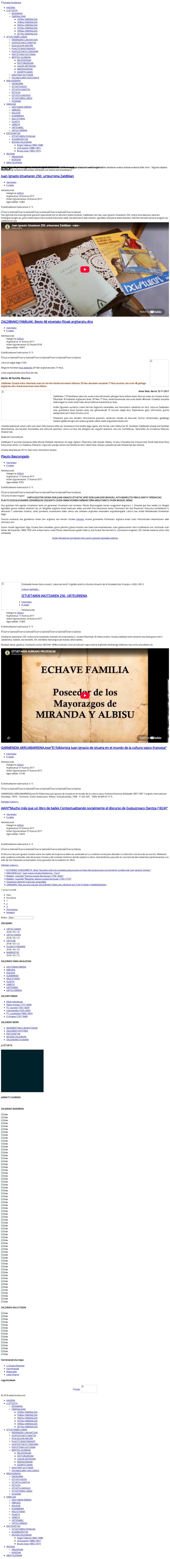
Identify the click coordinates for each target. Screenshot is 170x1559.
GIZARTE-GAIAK (25, 71)
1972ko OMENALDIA (27, 28)
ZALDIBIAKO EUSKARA (17, 1039)
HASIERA (10, 7)
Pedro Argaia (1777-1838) (19, 1004)
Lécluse (80, 519)
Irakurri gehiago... (30, 589)
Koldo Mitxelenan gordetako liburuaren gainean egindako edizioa (85, 538)
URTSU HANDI (13, 929)
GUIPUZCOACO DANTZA (24, 42)
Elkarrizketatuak (14, 1001)
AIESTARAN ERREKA (21, 107)
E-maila (10, 185)
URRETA (16, 124)
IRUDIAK (10, 153)
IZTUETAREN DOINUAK (23, 136)
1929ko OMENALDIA (27, 19)
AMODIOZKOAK (25, 69)
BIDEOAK (16, 159)
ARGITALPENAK (14, 162)
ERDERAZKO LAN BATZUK (25, 39)
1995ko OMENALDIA (27, 31)
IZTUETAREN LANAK (16, 36)
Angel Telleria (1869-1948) (30, 145)
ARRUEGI (16, 109)
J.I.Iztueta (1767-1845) (17, 1016)
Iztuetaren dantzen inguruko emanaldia (26, 881)
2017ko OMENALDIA (27, 33)
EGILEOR (16, 112)
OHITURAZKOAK (25, 63)
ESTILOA (16, 92)
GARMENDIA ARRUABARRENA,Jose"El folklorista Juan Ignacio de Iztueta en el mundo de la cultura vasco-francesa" (84, 747)
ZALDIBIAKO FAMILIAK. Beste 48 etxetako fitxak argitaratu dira (47, 321)
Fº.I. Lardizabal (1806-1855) (19, 1013)
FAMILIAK (11, 104)
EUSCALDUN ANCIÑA (22, 45)
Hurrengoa (12, 909)
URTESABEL (18, 127)
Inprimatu (11, 182)
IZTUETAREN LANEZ (22, 98)
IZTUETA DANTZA (21, 89)
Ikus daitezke (26, 367)
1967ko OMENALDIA (27, 25)
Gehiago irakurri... (10, 801)
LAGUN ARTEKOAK (26, 66)
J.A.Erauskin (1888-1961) (29, 147)
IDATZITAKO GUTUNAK (23, 54)
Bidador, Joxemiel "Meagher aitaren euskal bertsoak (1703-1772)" (38, 878)
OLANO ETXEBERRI (15, 946)
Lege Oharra (12, 1374)
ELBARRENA (18, 115)
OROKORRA (17, 83)
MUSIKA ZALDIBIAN (22, 142)
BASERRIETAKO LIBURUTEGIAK (22, 1027)
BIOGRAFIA (17, 13)
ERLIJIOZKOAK (24, 60)
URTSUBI (11, 940)
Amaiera (10, 912)
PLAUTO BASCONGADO (23, 48)
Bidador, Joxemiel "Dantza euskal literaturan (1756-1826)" (34, 876)
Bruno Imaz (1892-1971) (29, 150)
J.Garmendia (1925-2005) (18, 1010)
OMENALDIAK (19, 16)
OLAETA (16, 121)
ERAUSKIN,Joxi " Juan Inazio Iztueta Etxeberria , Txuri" (33, 873)
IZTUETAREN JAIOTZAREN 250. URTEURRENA (54, 595)
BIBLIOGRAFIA (13, 80)
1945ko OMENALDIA (27, 22)
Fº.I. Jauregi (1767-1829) (17, 1007)
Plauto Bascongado (15, 456)
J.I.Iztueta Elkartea (15, 1365)
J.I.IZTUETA (12, 10)
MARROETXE (12, 952)
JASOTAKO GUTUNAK (22, 74)
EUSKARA (16, 101)
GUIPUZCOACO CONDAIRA (25, 51)
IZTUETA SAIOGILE (21, 95)
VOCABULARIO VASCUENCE (25, 77)
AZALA (20, 193)
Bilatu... (4, 917)
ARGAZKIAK (17, 156)
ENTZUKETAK (13, 133)
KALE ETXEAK (18, 118)
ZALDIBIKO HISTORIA (17, 1030)
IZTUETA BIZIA (19, 86)
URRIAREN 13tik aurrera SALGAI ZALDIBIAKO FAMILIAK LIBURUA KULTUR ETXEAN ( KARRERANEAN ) (56, 884)
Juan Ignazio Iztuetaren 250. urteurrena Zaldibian (37, 176)
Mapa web (11, 1371)
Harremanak (12, 1368)
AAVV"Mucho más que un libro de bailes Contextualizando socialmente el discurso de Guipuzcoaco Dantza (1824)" (84, 808)
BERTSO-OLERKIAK (21, 57)
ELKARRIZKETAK (20, 139)
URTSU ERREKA (19, 130)
